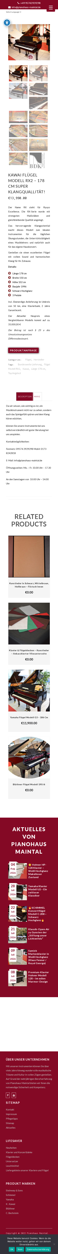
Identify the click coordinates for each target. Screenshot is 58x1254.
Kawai (26, 368)
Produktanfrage (23, 350)
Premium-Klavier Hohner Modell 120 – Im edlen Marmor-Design (38, 977)
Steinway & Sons (14, 1190)
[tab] (24, 396)
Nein (20, 1249)
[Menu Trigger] (51, 7)
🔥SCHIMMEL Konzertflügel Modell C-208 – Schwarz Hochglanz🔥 (37, 914)
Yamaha (10, 1199)
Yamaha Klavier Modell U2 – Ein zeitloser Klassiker (37, 891)
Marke (37, 396)
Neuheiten (11, 1147)
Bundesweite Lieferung (30, 364)
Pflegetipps (12, 1118)
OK (11, 1249)
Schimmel (10, 1195)
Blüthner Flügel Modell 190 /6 (29, 784)
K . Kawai (10, 1204)
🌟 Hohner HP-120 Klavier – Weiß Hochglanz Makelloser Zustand (38, 871)
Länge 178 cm (38, 368)
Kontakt (10, 1109)
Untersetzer (12, 1161)
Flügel (28, 359)
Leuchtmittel (12, 1165)
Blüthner (10, 1208)
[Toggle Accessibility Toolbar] (7, 22)
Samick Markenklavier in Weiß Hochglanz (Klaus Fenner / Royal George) (38, 957)
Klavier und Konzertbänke (19, 1152)
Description (25, 396)
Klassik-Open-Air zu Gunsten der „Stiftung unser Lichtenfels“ (38, 934)
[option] (29, 44)
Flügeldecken (12, 1156)
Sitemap (10, 1123)
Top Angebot (14, 373)
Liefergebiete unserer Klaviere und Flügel (27, 1170)
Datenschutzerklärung (38, 1249)
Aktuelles (10, 1127)
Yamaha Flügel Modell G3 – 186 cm (29, 717)
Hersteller (39, 359)
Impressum (11, 1114)
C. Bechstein (12, 1213)
